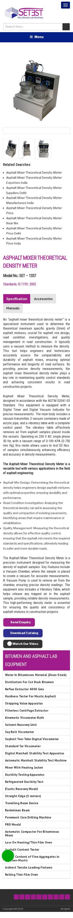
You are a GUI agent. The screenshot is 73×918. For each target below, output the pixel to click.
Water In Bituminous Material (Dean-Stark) (36, 675)
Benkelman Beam (17, 810)
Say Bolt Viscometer (19, 732)
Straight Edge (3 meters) (23, 796)
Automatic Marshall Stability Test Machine (36, 760)
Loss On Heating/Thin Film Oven (28, 842)
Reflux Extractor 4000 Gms (24, 689)
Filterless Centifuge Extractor (26, 710)
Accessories (43, 298)
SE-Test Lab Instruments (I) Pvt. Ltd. (42, 908)
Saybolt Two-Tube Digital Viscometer (32, 739)
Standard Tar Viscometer (23, 746)
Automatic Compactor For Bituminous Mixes (32, 833)
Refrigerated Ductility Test (24, 782)
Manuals (12, 308)
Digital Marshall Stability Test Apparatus (34, 753)
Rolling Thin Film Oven (21, 874)
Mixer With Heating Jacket (24, 767)
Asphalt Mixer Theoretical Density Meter (34, 172)
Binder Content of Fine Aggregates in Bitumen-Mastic (32, 858)
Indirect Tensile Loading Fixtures (28, 867)
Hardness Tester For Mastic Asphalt (30, 696)
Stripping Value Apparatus (24, 703)
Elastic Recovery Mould (21, 789)
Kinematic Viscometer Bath (24, 718)
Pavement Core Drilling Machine (28, 817)
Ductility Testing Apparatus (24, 775)
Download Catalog (24, 633)
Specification (16, 298)
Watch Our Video (25, 644)
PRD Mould (13, 824)
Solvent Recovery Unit (21, 725)
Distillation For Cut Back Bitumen (29, 682)
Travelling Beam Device (21, 803)
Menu (39, 37)
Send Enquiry (20, 622)
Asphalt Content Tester (22, 849)
